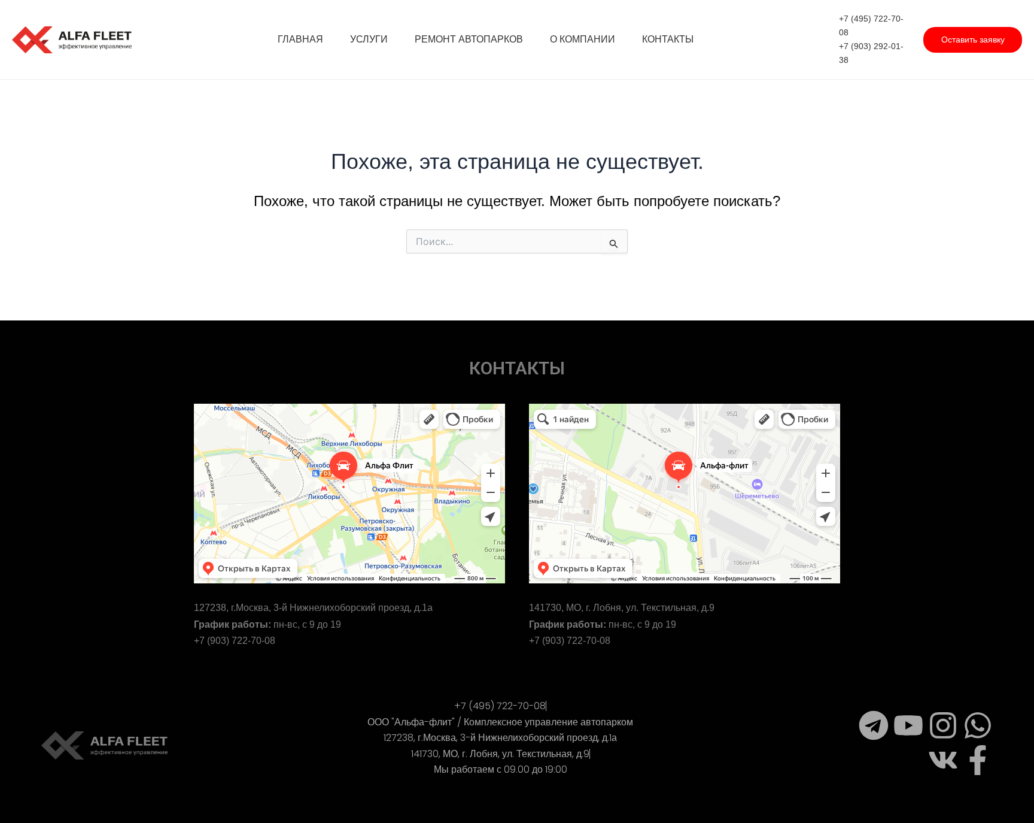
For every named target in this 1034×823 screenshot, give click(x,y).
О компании (582, 39)
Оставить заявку (973, 39)
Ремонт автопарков (469, 39)
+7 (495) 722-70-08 (871, 25)
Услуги (369, 39)
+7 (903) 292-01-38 (871, 53)
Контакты (668, 39)
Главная (300, 39)
